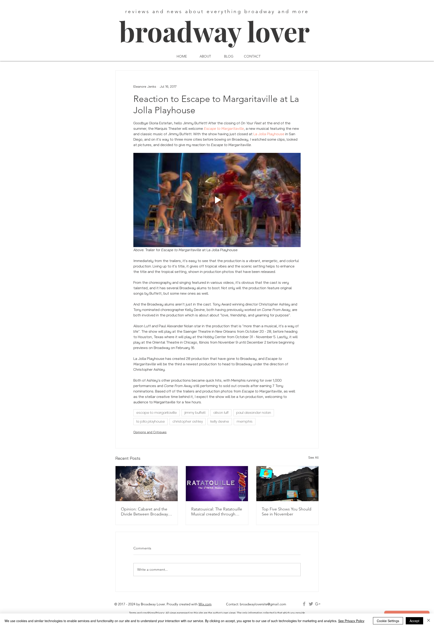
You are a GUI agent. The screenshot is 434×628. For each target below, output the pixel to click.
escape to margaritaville (156, 412)
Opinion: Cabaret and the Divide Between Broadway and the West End (144, 512)
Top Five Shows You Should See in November (286, 512)
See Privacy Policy (351, 620)
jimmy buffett (195, 412)
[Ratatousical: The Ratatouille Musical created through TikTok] (217, 483)
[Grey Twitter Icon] (311, 604)
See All (313, 457)
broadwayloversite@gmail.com (263, 604)
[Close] (428, 620)
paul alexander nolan (253, 412)
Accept (414, 620)
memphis (244, 421)
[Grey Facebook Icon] (304, 604)
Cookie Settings (388, 620)
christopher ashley (187, 421)
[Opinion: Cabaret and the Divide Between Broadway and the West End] (147, 483)
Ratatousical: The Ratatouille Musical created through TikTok (216, 512)
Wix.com (205, 604)
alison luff (221, 412)
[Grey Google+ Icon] (318, 604)
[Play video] (217, 200)
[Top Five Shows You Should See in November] (287, 483)
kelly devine (219, 421)
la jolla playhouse (150, 421)
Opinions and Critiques (150, 432)
